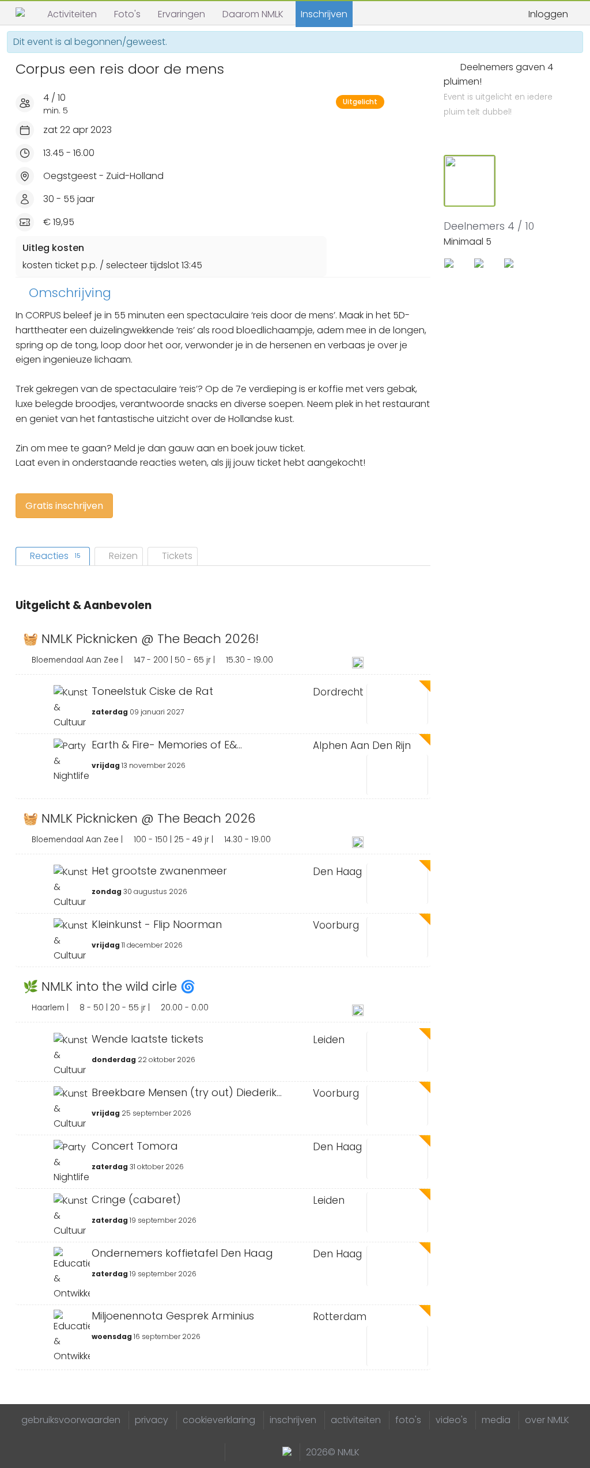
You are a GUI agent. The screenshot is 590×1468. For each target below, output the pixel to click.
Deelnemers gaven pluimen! (498, 89)
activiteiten (356, 1420)
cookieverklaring (219, 1420)
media (496, 1420)
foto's (408, 1420)
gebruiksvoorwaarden (70, 1420)
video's (451, 1420)
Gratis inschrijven (64, 505)
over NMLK (547, 1420)
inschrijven (293, 1420)
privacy (151, 1420)
